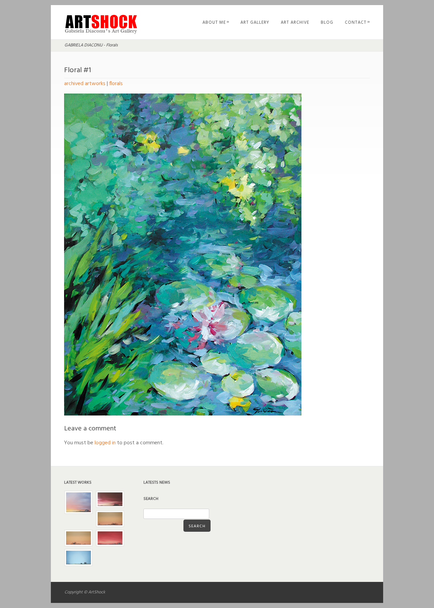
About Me (216, 22)
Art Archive (295, 22)
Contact (357, 22)
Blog (327, 22)
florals (116, 83)
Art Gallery (254, 22)
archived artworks (84, 83)
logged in (105, 443)
